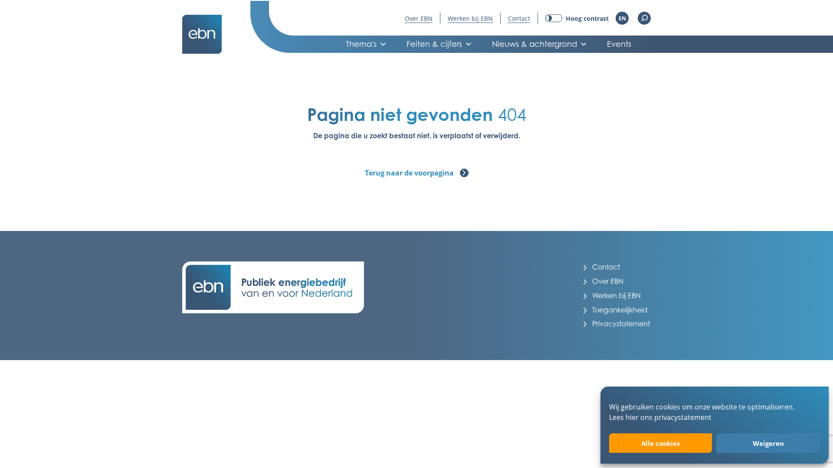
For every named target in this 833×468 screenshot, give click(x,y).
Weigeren (768, 443)
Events (619, 44)
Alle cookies (660, 443)
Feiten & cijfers (434, 44)
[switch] (577, 18)
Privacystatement (621, 323)
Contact (519, 18)
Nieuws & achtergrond (534, 44)
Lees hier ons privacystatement (660, 417)
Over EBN (419, 18)
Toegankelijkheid (619, 310)
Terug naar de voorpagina (410, 173)
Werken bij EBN (470, 18)
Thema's (361, 44)
